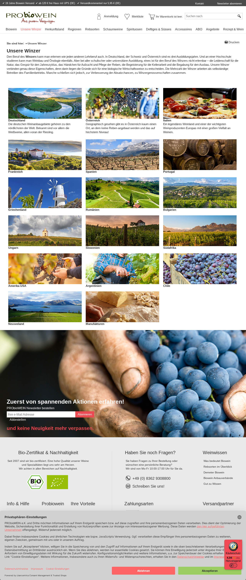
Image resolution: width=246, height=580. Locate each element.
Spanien (91, 171)
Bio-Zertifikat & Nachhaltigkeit (48, 452)
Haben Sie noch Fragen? (150, 452)
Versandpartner (218, 503)
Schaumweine (113, 29)
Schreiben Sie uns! (148, 486)
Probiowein (53, 503)
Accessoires (183, 29)
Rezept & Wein (233, 29)
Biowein (11, 29)
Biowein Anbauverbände (218, 478)
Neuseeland (16, 323)
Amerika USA (17, 285)
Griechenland (17, 209)
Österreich (93, 120)
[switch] (233, 565)
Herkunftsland (54, 29)
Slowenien (93, 247)
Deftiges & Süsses (158, 29)
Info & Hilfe (18, 503)
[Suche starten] (239, 16)
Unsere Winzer (31, 29)
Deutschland (16, 120)
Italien (167, 120)
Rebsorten (92, 29)
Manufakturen (95, 323)
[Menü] (240, 542)
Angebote (212, 29)
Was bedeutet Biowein (217, 460)
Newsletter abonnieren (229, 3)
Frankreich (15, 171)
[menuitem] (11, 29)
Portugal (169, 171)
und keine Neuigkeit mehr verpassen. (50, 428)
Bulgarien (169, 209)
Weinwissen (215, 452)
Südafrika (169, 247)
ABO (199, 29)
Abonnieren (85, 414)
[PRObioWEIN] (31, 17)
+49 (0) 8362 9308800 (151, 478)
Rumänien (92, 209)
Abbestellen (18, 419)
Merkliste (137, 16)
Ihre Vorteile (83, 503)
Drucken (234, 42)
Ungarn (13, 247)
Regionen (74, 29)
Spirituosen (134, 29)
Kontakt (199, 3)
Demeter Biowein (214, 472)
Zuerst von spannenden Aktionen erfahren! (65, 401)
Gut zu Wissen (212, 483)
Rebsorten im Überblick (218, 466)
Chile (166, 285)
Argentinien (93, 285)
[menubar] (125, 30)
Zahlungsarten (138, 503)
